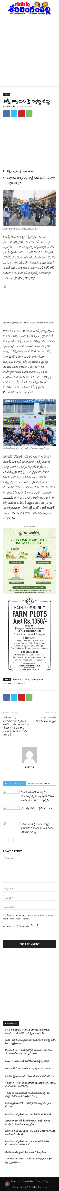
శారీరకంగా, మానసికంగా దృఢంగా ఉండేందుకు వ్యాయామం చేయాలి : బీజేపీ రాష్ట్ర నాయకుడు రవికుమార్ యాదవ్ (16, 726)
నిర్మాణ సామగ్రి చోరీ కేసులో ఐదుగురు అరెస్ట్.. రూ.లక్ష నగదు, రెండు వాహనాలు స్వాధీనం (27, 1122)
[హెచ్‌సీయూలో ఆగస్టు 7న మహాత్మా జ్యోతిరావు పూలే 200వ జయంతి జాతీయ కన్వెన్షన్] (11, 796)
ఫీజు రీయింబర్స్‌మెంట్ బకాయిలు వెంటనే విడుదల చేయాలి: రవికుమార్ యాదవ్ (27, 1143)
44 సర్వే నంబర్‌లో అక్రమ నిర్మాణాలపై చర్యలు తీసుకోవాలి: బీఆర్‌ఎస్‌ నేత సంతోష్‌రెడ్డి (30, 1084)
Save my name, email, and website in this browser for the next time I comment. (28, 917)
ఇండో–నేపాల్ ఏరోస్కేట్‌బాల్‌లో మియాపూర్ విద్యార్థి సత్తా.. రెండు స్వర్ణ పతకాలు (30, 1042)
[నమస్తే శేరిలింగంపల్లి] (29, 7)
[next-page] (11, 840)
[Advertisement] (29, 46)
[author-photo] (29, 762)
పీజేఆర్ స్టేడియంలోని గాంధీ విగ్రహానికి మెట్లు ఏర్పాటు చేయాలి (28, 1105)
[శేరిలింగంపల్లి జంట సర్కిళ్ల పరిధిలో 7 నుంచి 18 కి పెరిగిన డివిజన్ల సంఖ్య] (11, 827)
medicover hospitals (14, 683)
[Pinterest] (21, 113)
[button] (5, 81)
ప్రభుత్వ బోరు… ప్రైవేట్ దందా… (38, 808)
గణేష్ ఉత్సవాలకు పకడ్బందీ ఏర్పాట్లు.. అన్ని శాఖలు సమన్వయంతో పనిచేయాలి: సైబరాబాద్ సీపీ (27, 1031)
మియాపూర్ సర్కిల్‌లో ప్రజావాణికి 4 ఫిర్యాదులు (25, 1152)
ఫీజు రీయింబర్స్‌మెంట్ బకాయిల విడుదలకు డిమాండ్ (28, 1114)
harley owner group (34, 679)
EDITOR (11, 106)
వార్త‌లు (6, 94)
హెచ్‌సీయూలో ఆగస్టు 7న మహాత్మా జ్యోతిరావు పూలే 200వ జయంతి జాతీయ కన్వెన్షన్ (37, 796)
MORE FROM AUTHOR (39, 783)
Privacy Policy (42, 1181)
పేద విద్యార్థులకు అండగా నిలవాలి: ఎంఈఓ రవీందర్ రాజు (30, 1076)
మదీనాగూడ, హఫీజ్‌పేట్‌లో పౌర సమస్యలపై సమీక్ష (27, 1061)
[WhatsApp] (29, 113)
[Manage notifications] (7, 1183)
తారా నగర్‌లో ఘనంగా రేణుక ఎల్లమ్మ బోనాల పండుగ (28, 1068)
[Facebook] (6, 113)
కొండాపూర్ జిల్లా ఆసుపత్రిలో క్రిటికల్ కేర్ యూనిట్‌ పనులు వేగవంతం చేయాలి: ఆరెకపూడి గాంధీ (29, 1052)
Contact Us (28, 1181)
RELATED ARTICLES (14, 783)
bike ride (17, 679)
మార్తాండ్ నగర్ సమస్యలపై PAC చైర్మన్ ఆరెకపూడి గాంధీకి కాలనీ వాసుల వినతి (30, 1132)
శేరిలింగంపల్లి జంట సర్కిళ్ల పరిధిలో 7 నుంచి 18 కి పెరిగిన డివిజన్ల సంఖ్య (37, 827)
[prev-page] (5, 840)
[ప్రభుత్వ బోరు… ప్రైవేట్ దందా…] (11, 812)
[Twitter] (14, 113)
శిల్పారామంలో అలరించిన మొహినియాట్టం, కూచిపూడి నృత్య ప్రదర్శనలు (28, 1160)
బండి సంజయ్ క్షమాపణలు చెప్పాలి (46, 719)
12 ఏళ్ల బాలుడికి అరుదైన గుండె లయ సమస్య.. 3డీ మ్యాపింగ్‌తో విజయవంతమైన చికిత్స (27, 1095)
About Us (15, 1181)
